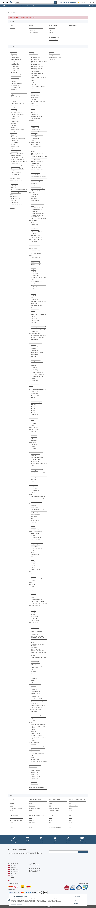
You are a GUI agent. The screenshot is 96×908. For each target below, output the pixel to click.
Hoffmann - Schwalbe (34, 429)
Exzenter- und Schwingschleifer (18, 138)
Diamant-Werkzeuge (35, 453)
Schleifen (33, 310)
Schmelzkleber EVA (35, 421)
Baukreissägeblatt (35, 174)
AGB (50, 30)
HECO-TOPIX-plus (35, 397)
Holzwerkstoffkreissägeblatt (37, 148)
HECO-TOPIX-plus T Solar (36, 401)
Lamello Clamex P (15, 68)
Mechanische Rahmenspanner (18, 159)
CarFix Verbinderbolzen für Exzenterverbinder (37, 216)
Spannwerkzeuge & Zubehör (37, 134)
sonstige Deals (52, 59)
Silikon (32, 588)
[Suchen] (55, 2)
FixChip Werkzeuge (35, 341)
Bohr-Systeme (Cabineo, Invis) (37, 512)
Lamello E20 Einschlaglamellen (18, 74)
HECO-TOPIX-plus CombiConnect (38, 399)
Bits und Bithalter (35, 393)
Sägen (12, 148)
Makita (30, 571)
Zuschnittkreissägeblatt (36, 159)
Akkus (12, 134)
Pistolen (32, 597)
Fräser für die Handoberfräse (37, 55)
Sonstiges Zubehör (35, 384)
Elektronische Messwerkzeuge (37, 753)
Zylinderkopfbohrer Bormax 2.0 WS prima (38, 287)
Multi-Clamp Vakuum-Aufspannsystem (35, 694)
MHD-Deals (51, 52)
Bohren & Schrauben (35, 554)
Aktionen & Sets (34, 391)
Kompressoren (34, 711)
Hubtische (33, 680)
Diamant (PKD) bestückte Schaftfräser (16, 100)
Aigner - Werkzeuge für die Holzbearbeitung (35, 800)
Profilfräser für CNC (35, 75)
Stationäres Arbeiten (35, 776)
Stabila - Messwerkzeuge (34, 749)
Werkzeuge (33, 731)
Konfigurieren (76, 900)
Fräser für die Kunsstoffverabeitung (39, 463)
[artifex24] (8, 2)
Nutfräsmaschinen (15, 142)
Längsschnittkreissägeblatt (37, 180)
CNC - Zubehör (13, 194)
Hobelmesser (14, 125)
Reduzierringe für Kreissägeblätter (38, 190)
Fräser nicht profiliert (35, 97)
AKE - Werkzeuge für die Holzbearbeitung (54, 800)
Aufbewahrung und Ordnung (16, 180)
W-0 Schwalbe (34, 431)
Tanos (70, 827)
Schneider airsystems (16, 198)
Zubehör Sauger (34, 331)
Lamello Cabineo (14, 66)
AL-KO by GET (32, 112)
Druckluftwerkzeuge (35, 713)
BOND (32, 205)
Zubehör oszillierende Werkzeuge (38, 327)
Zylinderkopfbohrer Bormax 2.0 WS (38, 285)
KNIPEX (70, 817)
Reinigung (33, 740)
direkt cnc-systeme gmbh (34, 808)
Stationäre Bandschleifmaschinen (38, 314)
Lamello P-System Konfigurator (36, 27)
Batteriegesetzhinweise (54, 37)
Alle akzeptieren (76, 896)
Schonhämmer (34, 626)
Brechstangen (34, 647)
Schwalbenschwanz (15, 87)
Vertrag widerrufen (53, 25)
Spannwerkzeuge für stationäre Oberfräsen (38, 478)
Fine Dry (33, 609)
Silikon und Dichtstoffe (15, 178)
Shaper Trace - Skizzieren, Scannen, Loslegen (38, 727)
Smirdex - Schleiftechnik (34, 742)
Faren (30, 810)
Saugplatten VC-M (35, 696)
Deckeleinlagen (34, 778)
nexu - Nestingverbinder (16, 83)
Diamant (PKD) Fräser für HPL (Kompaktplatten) (37, 69)
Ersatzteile (33, 140)
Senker (32, 279)
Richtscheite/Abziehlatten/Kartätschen (39, 761)
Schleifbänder (34, 486)
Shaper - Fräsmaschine (16, 150)
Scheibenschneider (35, 275)
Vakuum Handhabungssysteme (38, 701)
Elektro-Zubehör (34, 350)
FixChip (70, 810)
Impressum (13, 904)
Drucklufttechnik (13, 196)
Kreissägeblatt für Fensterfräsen (38, 188)
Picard (70, 822)
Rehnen (11, 825)
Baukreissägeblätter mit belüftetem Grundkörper (38, 177)
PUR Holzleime (34, 446)
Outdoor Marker (34, 616)
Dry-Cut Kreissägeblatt (36, 171)
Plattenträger (34, 367)
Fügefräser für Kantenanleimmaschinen (16, 119)
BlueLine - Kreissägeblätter (35, 142)
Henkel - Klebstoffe (33, 418)
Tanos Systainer (14, 184)
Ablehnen (76, 903)
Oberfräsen (13, 144)
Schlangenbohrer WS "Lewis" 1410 (38, 277)
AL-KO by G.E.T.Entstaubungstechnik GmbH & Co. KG (77, 800)
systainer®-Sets (34, 772)
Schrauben (12, 208)
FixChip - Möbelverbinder (34, 333)
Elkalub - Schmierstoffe (34, 245)
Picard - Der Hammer (34, 622)
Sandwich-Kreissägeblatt (36, 165)
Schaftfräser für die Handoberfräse (19, 93)
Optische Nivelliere (35, 759)
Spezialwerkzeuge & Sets (36, 502)
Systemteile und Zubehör (36, 231)
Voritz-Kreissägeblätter (36, 167)
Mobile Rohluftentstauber (17, 204)
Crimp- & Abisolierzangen (36, 500)
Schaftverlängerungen (36, 271)
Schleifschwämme (35, 490)
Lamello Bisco (14, 61)
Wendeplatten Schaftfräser (37, 457)
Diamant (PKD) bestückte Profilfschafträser (16, 97)
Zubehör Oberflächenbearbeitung (38, 326)
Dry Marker (33, 607)
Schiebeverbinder (15, 85)
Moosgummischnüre (15, 167)
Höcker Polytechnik (33, 427)
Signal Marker (34, 618)
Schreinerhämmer (35, 627)
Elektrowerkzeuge (13, 133)
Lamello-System (34, 507)
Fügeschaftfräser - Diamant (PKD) (18, 103)
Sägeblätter (33, 522)
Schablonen (33, 535)
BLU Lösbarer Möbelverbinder (37, 204)
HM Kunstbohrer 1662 (36, 259)
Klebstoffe (33, 586)
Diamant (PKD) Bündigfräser (17, 114)
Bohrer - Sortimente (35, 257)
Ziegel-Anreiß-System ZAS (36, 548)
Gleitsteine (33, 356)
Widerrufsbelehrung (53, 39)
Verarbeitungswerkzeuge (36, 599)
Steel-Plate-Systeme (35, 691)
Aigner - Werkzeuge (33, 53)
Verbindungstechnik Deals (55, 57)
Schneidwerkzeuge (35, 138)
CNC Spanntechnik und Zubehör (17, 153)
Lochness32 (31, 820)
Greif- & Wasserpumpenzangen (38, 498)
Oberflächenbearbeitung (36, 305)
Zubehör (33, 88)
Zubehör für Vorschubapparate (38, 382)
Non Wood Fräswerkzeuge (17, 112)
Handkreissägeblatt (35, 144)
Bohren (32, 226)
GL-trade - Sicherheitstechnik (35, 343)
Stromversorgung (35, 194)
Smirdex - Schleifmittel (16, 192)
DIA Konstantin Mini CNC (36, 57)
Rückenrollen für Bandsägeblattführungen (36, 370)
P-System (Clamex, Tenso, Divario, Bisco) (38, 510)
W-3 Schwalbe (34, 436)
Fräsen (32, 222)
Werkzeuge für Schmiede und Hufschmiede (37, 645)
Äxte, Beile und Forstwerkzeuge (38, 624)
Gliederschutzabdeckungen (37, 358)
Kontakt (85, 2)
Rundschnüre (34, 595)
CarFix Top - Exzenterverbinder (37, 213)
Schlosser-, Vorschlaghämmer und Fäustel (38, 641)
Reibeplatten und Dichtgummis (18, 165)
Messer (32, 110)
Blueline (11, 805)
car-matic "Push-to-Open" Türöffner (39, 207)
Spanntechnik (14, 123)
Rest (32, 290)
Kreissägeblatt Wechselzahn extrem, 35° (39, 157)
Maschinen (33, 363)
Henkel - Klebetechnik (16, 172)
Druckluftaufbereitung (36, 715)
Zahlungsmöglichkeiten (34, 32)
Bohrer (12, 94)
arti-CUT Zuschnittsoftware (35, 122)
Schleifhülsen (34, 488)
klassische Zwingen (35, 126)
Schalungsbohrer (34, 273)
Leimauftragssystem (35, 514)
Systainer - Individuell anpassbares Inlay (38, 738)
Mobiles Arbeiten (34, 774)
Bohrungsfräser (34, 105)
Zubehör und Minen (35, 620)
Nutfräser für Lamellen (36, 187)
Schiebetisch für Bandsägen (37, 372)
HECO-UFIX (33, 404)
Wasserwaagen (34, 763)
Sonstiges (33, 563)
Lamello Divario (14, 72)
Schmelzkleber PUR (35, 423)
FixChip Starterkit (34, 339)
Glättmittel (33, 594)
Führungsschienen (35, 354)
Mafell (30, 541)
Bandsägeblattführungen (36, 346)
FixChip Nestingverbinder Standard (38, 335)
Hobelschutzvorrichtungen (37, 361)
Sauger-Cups (34, 689)
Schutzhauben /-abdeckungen (37, 374)
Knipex (30, 494)
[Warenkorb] (93, 5)
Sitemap (51, 32)
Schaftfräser (33, 577)
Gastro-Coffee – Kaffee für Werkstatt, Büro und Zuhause (37, 788)
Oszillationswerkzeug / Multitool (18, 129)
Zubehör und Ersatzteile (36, 237)
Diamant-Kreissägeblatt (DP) (37, 161)
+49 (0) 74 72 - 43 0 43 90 (35, 868)
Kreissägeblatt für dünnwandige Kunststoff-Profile (38, 182)
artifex (30, 803)
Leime (12, 176)
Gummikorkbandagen (35, 360)
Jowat (70, 815)
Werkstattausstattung (35, 200)
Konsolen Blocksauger (16, 155)
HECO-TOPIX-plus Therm (36, 402)
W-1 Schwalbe (34, 433)
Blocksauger (33, 685)
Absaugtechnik (13, 200)
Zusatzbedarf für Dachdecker (37, 659)
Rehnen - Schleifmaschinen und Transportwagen (36, 677)
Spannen (33, 312)
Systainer (33, 526)
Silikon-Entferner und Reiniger (37, 601)
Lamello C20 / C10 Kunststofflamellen (15, 64)
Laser (32, 755)
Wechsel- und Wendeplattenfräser (38, 101)
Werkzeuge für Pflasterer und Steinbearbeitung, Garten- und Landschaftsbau (37, 638)
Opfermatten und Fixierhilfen (17, 168)
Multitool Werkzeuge (35, 235)
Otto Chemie (32, 584)
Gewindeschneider (15, 121)
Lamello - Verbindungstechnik (35, 503)
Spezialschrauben (35, 414)
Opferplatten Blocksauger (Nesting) (19, 161)
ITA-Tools (51, 815)
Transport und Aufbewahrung (37, 578)
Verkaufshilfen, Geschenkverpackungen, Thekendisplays (36, 666)
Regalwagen (33, 682)
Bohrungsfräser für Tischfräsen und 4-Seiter (39, 78)
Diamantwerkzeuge (35, 95)
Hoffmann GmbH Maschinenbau (36, 815)
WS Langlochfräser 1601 (36, 283)
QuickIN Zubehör (34, 307)
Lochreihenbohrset (35, 533)
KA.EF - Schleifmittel (33, 485)
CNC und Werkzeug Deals (54, 53)
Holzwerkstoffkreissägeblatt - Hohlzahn (37, 150)
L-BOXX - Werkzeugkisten (16, 182)
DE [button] (80, 2)
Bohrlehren (33, 348)
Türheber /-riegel (34, 380)
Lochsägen (33, 268)
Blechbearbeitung (35, 295)
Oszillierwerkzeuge (15, 146)
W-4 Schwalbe (34, 438)
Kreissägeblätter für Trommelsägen (38, 185)
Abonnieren (82, 852)
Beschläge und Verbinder (36, 735)
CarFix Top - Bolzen (35, 211)
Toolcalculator (32, 30)
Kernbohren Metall (35, 299)
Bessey (30, 124)
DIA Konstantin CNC (35, 59)
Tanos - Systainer (33, 766)
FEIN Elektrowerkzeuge (54, 810)
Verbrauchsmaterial (35, 569)
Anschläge (33, 344)
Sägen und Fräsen (35, 309)
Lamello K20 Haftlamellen (16, 79)
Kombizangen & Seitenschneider (38, 496)
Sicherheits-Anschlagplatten (37, 376)
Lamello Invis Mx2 (15, 77)
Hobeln (32, 556)
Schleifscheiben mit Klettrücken (38, 748)
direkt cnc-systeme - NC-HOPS (36, 243)
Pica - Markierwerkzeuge (34, 605)
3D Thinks (31, 52)
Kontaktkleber (34, 444)
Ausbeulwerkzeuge (35, 661)
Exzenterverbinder (15, 57)
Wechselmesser (14, 127)
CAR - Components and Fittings (36, 202)
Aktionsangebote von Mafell (37, 543)
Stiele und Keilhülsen (35, 662)
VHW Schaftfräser (35, 455)
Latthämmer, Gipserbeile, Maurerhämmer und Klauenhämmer (36, 633)
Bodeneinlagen (34, 780)
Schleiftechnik (13, 185)
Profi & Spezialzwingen (36, 127)
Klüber (50, 817)
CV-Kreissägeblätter (35, 173)
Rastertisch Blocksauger (16, 163)
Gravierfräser (14, 109)
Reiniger (33, 425)
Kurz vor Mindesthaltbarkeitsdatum (39, 603)
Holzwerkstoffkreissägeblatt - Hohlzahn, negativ (37, 154)
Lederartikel (33, 671)
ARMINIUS (13, 187)
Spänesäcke (13, 206)
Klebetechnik (12, 170)
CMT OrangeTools (33, 220)
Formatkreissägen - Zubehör (37, 352)
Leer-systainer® (34, 768)
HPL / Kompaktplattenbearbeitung (18, 91)
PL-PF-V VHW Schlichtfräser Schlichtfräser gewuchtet (37, 252)
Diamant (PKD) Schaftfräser (37, 66)
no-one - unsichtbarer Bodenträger (38, 218)
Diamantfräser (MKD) (35, 250)
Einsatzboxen (34, 782)
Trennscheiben (34, 524)
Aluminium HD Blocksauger (17, 157)
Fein (30, 292)
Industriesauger (14, 140)
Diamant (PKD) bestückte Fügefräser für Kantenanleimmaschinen (39, 62)
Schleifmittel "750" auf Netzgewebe (38, 746)
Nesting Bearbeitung (15, 107)
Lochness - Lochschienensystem (36, 531)
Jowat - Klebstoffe (15, 174)
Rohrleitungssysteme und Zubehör (38, 716)
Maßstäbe (33, 757)
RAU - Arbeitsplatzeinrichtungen (36, 675)
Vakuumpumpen (34, 703)
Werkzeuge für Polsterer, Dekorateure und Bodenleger (37, 650)
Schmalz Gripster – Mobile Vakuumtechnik (36, 699)
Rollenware (33, 744)
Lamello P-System (15, 116)
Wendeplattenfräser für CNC (37, 73)
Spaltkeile (33, 378)
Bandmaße (33, 751)
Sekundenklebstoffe (35, 450)
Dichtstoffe (33, 592)
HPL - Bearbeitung (35, 461)
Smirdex (11, 827)
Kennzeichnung (34, 783)
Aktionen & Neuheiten (36, 136)
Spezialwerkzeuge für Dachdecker (38, 657)
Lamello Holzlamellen (16, 76)
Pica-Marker (51, 822)
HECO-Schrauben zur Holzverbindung (37, 389)
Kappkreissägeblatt (35, 163)
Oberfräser (33, 269)
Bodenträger (14, 53)
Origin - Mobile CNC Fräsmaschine (38, 724)
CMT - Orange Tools (73, 805)
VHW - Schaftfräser (15, 105)
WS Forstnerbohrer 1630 (36, 281)
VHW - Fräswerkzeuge (35, 92)
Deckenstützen (34, 133)
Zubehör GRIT (34, 322)
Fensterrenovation (35, 520)
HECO (50, 813)
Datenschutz (19, 904)
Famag (30, 255)
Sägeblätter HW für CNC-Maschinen (39, 476)
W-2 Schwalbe (34, 435)
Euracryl (70, 808)
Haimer (31, 385)
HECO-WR (33, 410)
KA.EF (30, 817)
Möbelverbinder (13, 52)
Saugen (32, 560)
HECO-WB (33, 408)
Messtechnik (33, 365)
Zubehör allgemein (35, 320)
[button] (86, 5)
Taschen (33, 565)
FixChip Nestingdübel (16, 59)
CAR (50, 805)
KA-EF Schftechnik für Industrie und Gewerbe (19, 190)
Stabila (30, 827)
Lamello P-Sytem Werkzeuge (37, 469)
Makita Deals (52, 55)
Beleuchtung (34, 196)
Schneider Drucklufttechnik (35, 709)
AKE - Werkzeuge (33, 90)
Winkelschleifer (14, 151)
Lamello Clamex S (15, 70)
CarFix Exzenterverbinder (36, 209)
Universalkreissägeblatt (36, 146)
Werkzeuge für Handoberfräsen (38, 467)
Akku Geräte (33, 293)
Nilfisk (30, 582)
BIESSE (70, 803)
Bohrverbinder (14, 55)
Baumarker (33, 610)
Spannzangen (34, 241)
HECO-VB (33, 406)
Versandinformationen (34, 35)
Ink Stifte (33, 614)
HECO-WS (33, 412)
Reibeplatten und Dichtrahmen (38, 705)
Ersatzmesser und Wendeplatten (38, 86)
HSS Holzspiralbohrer (35, 261)
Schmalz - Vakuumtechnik (35, 684)
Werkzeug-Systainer (35, 770)
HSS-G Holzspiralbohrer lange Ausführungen (37, 265)
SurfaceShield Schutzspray (35, 765)
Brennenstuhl (32, 192)
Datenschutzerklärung (31, 852)
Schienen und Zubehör (36, 537)
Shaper (31, 722)
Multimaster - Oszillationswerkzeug (38, 301)
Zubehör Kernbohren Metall (37, 324)
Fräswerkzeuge (34, 440)
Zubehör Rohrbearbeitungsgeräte (38, 329)
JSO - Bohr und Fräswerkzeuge (36, 452)
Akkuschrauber (14, 136)
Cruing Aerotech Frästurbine (35, 239)
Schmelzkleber (34, 448)
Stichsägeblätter (14, 131)
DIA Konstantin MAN (35, 64)
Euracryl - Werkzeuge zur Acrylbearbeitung (34, 247)
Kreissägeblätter (14, 110)
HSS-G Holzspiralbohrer (36, 262)
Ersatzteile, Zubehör (35, 483)
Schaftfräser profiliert (35, 459)
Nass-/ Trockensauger (35, 303)
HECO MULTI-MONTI (35, 395)
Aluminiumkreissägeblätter (37, 169)
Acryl (32, 590)
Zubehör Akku (34, 318)
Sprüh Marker (34, 612)
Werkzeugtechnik (13, 89)
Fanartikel (33, 673)
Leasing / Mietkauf (29, 5)
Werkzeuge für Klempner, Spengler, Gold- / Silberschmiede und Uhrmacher (38, 654)
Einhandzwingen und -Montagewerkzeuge (36, 130)
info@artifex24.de (34, 871)
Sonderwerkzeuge (35, 629)
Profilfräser (33, 99)
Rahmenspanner (34, 687)
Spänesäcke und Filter (36, 118)
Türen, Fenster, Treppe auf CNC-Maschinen (38, 473)
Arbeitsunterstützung (35, 544)
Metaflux (11, 822)
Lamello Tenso (14, 81)
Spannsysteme (34, 107)
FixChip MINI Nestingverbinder (37, 337)
